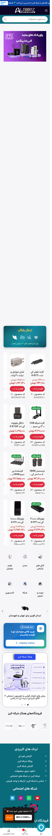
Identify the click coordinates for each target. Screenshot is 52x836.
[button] (37, 389)
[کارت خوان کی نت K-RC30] (37, 361)
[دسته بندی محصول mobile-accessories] (10, 561)
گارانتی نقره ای (25, 756)
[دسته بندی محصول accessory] (10, 588)
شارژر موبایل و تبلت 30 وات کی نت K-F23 (17, 375)
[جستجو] (5, 19)
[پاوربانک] (25, 46)
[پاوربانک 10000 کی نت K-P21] (17, 508)
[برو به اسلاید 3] (22, 705)
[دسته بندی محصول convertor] (25, 561)
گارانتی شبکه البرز (25, 766)
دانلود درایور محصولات (25, 771)
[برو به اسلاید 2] (25, 705)
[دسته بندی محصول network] (25, 588)
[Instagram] (20, 798)
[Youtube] (37, 798)
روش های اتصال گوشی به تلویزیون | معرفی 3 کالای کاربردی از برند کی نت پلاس (24, 697)
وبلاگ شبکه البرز (24, 761)
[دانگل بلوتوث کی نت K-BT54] (17, 412)
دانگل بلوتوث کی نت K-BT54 (17, 424)
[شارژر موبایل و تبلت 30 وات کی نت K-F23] (17, 361)
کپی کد (9, 817)
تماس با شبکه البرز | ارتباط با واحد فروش (25, 781)
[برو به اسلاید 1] (28, 705)
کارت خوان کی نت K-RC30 (37, 373)
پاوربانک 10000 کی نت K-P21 (17, 520)
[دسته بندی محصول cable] (40, 561)
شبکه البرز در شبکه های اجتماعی (25, 776)
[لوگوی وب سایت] (25, 10)
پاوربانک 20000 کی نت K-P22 (37, 520)
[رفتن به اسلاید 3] (22, 56)
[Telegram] (12, 798)
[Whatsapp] (29, 798)
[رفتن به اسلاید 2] (27, 56)
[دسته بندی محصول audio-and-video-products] (40, 588)
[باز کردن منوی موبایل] (46, 10)
